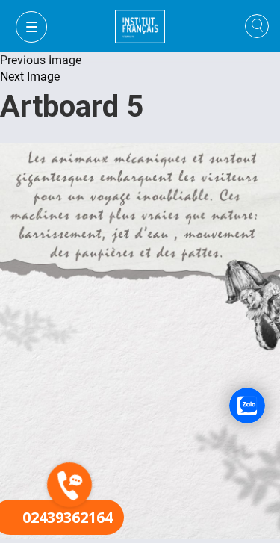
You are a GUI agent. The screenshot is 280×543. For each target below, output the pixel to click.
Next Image (30, 76)
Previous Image (40, 60)
